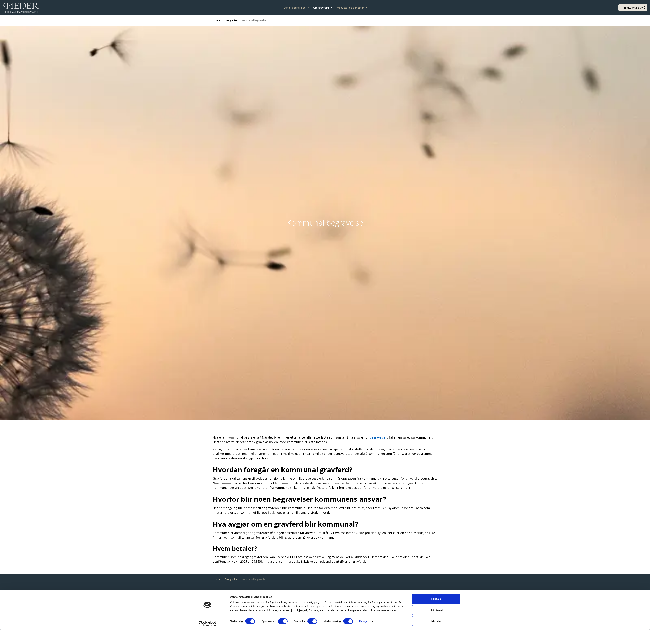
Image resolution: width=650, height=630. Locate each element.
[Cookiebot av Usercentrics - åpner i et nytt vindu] (207, 623)
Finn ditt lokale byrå (632, 7)
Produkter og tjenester (350, 7)
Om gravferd (321, 7)
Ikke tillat (436, 621)
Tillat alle (436, 598)
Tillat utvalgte (436, 609)
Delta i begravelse (295, 7)
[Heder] (21, 8)
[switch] (283, 621)
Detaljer (364, 621)
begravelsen (378, 437)
